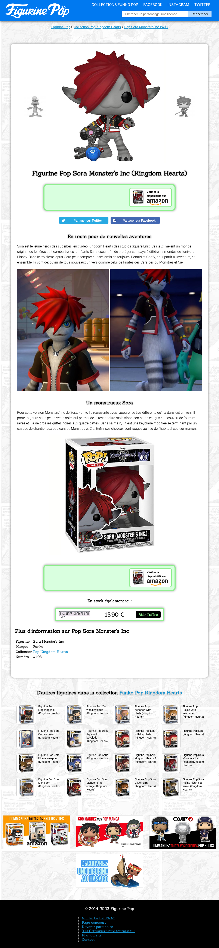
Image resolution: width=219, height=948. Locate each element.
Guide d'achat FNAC (98, 918)
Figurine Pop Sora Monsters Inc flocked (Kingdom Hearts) (193, 760)
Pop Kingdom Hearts (50, 651)
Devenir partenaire (97, 926)
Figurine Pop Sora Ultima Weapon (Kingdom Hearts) (49, 758)
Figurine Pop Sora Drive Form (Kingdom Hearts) (145, 783)
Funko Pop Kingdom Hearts (150, 693)
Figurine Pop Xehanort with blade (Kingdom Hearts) (144, 711)
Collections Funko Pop (115, 4)
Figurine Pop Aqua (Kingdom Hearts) (97, 756)
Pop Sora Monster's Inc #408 (146, 27)
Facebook (152, 4)
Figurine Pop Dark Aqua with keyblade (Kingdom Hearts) (97, 736)
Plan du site (92, 935)
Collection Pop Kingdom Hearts (97, 27)
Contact (88, 939)
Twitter (202, 4)
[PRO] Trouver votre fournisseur (108, 931)
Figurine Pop (60, 27)
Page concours (94, 922)
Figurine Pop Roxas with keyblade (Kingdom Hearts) (193, 711)
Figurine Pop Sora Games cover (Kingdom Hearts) (49, 734)
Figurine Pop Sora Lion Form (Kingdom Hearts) (49, 783)
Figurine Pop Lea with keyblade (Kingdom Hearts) (145, 734)
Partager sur (88, 220)
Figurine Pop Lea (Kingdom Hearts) (193, 732)
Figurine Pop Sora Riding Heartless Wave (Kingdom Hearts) (193, 784)
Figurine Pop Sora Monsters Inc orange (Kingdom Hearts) (97, 784)
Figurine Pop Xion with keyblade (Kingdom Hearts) (97, 710)
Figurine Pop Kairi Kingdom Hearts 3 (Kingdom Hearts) (145, 758)
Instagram (178, 4)
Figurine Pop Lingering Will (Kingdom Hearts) (49, 710)
